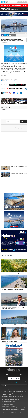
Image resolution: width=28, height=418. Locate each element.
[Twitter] (5, 35)
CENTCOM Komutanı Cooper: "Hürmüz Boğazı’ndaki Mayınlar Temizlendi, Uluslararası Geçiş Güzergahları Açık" (12, 398)
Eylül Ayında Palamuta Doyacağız (7, 404)
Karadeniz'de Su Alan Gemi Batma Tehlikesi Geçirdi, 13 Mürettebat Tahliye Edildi (13, 403)
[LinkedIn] (7, 35)
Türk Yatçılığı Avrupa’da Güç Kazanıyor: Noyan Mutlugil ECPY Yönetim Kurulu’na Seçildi (13, 391)
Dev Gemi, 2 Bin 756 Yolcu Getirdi (8, 411)
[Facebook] (2, 35)
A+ (26, 39)
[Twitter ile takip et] (11, 378)
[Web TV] (20, 2)
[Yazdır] (12, 35)
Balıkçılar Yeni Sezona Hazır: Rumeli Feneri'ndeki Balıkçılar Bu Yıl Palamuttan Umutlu (12, 396)
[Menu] (18, 2)
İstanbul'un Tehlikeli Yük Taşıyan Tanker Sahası (10, 389)
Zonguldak (14, 80)
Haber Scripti (13, 382)
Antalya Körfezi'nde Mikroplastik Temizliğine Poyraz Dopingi (12, 412)
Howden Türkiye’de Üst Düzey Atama (8, 401)
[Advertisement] (14, 149)
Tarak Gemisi (8, 80)
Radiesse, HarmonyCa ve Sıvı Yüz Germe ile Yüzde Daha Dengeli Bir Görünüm (13, 408)
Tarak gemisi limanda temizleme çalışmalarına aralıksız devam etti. (12, 41)
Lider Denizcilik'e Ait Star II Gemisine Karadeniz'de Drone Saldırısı (13, 409)
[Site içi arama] (26, 2)
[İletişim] (24, 2)
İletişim (7, 375)
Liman (18, 80)
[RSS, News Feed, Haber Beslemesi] (14, 378)
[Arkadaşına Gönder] (10, 35)
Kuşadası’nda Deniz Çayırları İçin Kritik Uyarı (9, 393)
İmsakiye (21, 375)
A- (26, 40)
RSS (21, 374)
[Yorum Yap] (15, 35)
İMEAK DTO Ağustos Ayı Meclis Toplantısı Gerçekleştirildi (12, 394)
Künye (7, 374)
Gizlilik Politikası (21, 373)
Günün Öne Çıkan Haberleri (6, 385)
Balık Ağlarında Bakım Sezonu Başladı (8, 406)
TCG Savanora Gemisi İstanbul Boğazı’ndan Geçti (10, 399)
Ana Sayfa (7, 373)
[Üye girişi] (16, 378)
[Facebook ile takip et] (9, 378)
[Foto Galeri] (22, 2)
